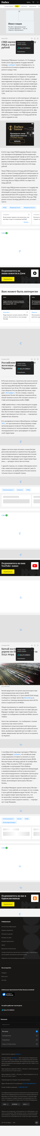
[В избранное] (37, 38)
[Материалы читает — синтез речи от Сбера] (31, 38)
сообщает (12, 65)
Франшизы (32, 6)
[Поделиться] (34, 38)
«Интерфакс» (10, 393)
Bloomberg (28, 712)
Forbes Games (11, 6)
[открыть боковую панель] (33, 2)
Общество (34, 312)
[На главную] (5, 2)
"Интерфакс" (14, 990)
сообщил (17, 769)
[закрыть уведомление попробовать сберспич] (31, 43)
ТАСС (3, 423)
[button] (37, 2)
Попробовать (21, 51)
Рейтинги (24, 6)
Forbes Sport (6, 312)
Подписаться (8, 279)
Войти (28, 2)
